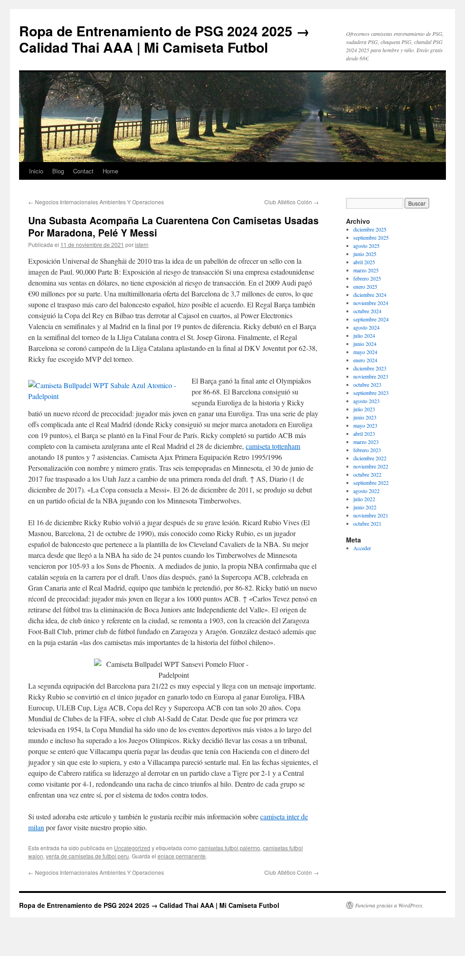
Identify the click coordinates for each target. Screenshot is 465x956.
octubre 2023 (367, 384)
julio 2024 (364, 335)
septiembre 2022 (371, 482)
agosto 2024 (366, 327)
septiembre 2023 (371, 392)
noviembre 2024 (370, 302)
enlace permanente (182, 856)
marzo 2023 (366, 441)
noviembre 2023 (370, 376)
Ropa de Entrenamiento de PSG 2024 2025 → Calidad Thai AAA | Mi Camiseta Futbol (164, 39)
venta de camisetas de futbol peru (87, 856)
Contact (83, 171)
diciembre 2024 (369, 294)
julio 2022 (364, 499)
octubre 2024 (367, 311)
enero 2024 (365, 360)
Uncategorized (132, 848)
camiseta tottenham (273, 446)
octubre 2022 (367, 474)
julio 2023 (364, 409)
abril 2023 (364, 433)
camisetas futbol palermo (229, 848)
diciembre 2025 (369, 229)
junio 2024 (364, 343)
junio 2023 (364, 417)
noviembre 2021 (370, 515)
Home (110, 171)
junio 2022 (364, 507)
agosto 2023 (366, 400)
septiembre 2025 (371, 237)
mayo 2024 (365, 351)
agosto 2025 (366, 245)
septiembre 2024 (371, 319)
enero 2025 (365, 286)
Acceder (362, 548)
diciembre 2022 (369, 458)
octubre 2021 (367, 523)
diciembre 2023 (369, 368)
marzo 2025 (366, 270)
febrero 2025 (367, 278)
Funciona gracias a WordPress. (389, 905)
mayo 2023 (365, 425)
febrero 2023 (367, 449)
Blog (58, 171)
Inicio (36, 171)
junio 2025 (364, 253)
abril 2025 (364, 262)
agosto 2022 (366, 490)
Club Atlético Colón (291, 202)
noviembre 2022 (370, 466)
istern (141, 244)
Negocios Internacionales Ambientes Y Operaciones (96, 202)
